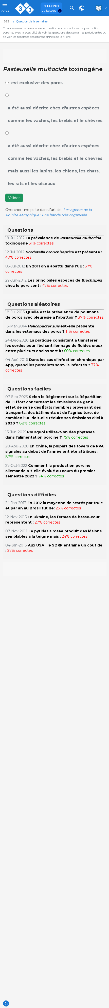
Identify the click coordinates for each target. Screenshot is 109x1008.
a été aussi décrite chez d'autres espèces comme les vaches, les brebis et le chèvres (55, 114)
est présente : (63, 252)
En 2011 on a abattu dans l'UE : (55, 266)
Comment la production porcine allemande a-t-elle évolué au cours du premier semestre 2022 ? (50, 470)
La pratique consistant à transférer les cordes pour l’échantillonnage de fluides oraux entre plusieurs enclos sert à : (53, 345)
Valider (14, 198)
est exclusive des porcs (37, 82)
